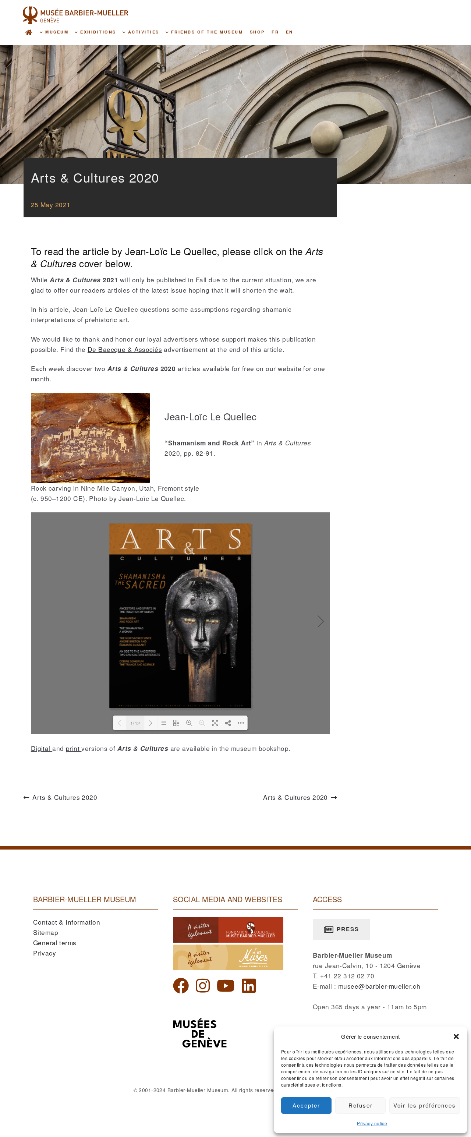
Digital (41, 748)
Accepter (306, 1105)
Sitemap (45, 932)
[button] (456, 1036)
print (74, 748)
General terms (55, 942)
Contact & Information (66, 921)
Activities (142, 32)
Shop (257, 32)
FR (275, 32)
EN (289, 32)
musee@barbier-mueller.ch (379, 986)
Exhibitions (97, 32)
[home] (29, 31)
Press (346, 929)
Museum (56, 32)
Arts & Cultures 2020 (64, 797)
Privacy (44, 952)
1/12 (135, 723)
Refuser (360, 1105)
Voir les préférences (424, 1105)
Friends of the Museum (206, 32)
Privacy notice (372, 1123)
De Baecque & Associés (125, 349)
